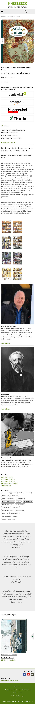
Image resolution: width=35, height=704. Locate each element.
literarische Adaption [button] (7, 504)
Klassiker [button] (21, 493)
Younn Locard (6, 458)
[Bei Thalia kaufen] (17, 118)
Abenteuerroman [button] (15, 513)
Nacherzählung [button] (20, 510)
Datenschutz (17, 693)
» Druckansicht (6, 486)
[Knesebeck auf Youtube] (29, 675)
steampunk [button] (16, 507)
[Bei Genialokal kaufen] (17, 94)
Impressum (17, 687)
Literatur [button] (28, 493)
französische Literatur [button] (7, 510)
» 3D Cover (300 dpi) (8, 481)
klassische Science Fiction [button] (8, 519)
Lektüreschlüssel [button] (27, 501)
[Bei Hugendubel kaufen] (17, 110)
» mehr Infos (5, 343)
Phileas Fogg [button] (5, 495)
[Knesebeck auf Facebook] (25, 675)
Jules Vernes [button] (5, 513)
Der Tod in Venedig (7, 658)
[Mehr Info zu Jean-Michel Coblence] (17, 304)
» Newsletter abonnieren (9, 680)
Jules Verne (21, 68)
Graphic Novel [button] (6, 493)
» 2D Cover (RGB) (6, 477)
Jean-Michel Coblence (8, 68)
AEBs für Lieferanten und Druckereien (17, 690)
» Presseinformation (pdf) (9, 483)
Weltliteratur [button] (15, 495)
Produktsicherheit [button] (7, 142)
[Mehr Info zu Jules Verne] (17, 369)
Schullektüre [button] (20, 498)
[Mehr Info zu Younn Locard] (17, 434)
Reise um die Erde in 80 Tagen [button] (9, 516)
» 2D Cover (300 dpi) (8, 479)
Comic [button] (14, 493)
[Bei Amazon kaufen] (17, 102)
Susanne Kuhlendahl (9, 654)
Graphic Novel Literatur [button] (8, 498)
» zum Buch (11, 660)
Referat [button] (18, 501)
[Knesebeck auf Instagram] (32, 675)
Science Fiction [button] (6, 507)
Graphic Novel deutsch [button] (8, 501)
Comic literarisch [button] (20, 504)
